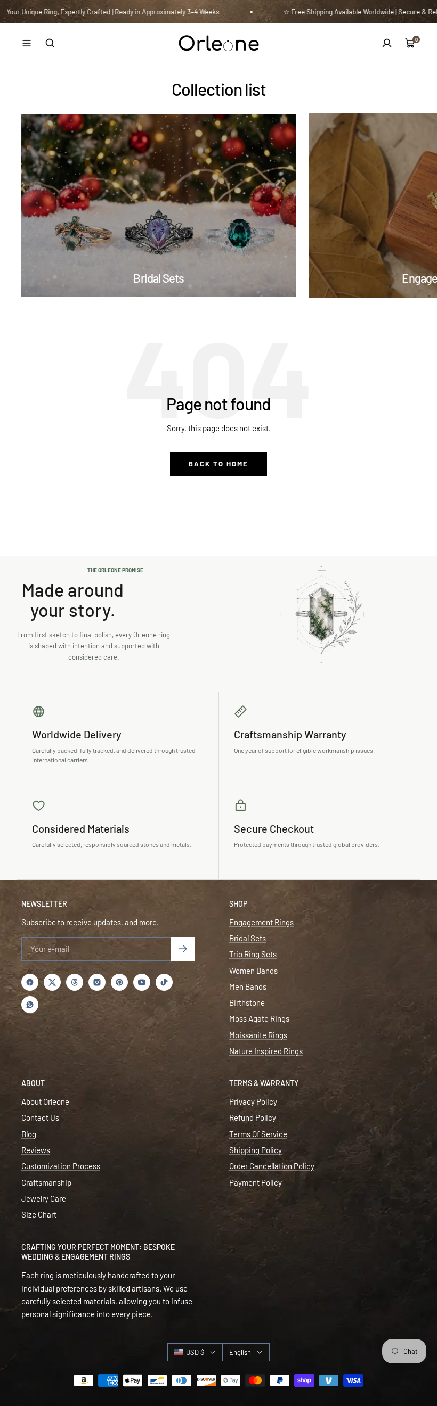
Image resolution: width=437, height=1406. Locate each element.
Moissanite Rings (258, 1035)
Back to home (218, 463)
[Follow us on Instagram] (97, 982)
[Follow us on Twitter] (52, 982)
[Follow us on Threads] (74, 982)
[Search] (50, 43)
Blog (28, 1134)
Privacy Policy (253, 1101)
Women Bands (253, 970)
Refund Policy (252, 1117)
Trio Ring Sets (253, 954)
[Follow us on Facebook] (29, 982)
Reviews (35, 1150)
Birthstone (247, 1002)
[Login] (387, 43)
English (240, 1352)
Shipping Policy (255, 1150)
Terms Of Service (258, 1134)
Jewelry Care (43, 1198)
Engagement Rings (261, 922)
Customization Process (60, 1166)
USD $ (195, 1352)
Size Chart (38, 1214)
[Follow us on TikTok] (164, 982)
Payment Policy (255, 1182)
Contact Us (40, 1117)
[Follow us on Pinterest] (119, 982)
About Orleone (45, 1101)
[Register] (183, 949)
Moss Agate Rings (259, 1018)
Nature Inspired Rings (266, 1051)
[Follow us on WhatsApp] (29, 1004)
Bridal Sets (247, 938)
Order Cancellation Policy (271, 1166)
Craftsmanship (46, 1182)
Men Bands (247, 986)
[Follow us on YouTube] (141, 982)
